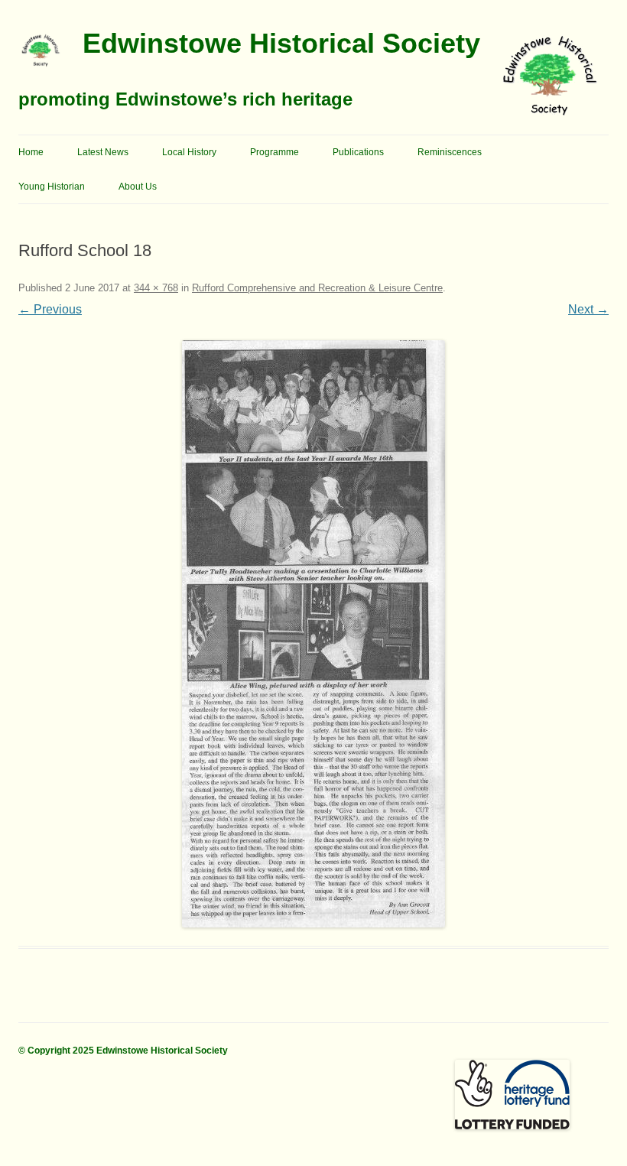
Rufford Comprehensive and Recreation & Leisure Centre (317, 288)
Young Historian (51, 186)
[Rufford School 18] (313, 633)
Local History (189, 152)
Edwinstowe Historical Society (281, 43)
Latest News (102, 152)
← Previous (50, 309)
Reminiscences (449, 152)
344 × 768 (156, 288)
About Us (138, 186)
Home (31, 152)
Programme (274, 152)
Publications (358, 152)
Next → (588, 309)
